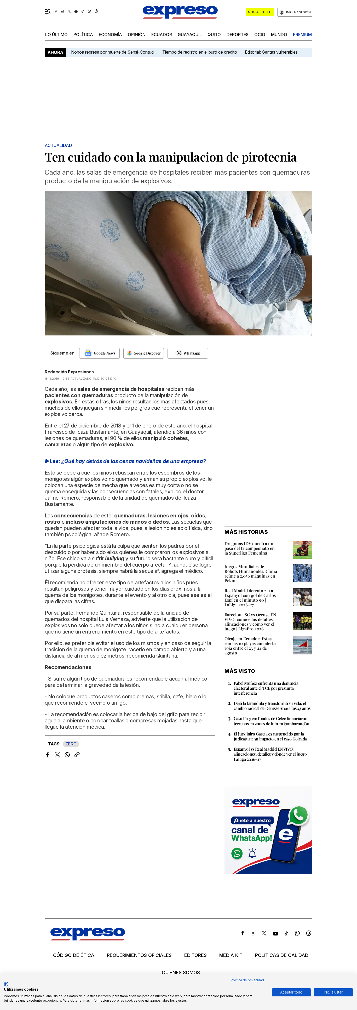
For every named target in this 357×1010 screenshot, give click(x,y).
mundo (279, 34)
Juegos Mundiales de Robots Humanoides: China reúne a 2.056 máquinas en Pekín (250, 573)
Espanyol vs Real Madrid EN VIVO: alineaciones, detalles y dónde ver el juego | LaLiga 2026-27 (271, 754)
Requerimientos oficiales (139, 955)
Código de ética (73, 955)
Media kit (231, 955)
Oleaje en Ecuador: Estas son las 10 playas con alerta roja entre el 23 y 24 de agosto (250, 645)
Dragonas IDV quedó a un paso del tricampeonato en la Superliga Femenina (249, 548)
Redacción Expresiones (69, 372)
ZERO (71, 743)
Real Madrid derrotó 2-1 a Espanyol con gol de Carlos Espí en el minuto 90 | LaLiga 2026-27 (250, 597)
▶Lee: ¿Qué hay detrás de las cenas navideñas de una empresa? (125, 461)
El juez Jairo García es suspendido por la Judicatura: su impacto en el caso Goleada (270, 736)
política (83, 34)
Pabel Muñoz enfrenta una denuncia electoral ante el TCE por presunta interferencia (266, 688)
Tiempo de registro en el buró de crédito (199, 52)
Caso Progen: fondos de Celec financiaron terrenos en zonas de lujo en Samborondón (271, 721)
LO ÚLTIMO (56, 34)
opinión (137, 34)
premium (302, 34)
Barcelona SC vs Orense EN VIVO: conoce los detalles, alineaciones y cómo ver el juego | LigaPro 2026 (250, 621)
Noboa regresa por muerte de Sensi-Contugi (112, 52)
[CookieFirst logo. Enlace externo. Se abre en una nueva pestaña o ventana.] (6, 984)
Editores (195, 955)
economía (110, 34)
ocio (259, 34)
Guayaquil (190, 34)
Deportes (238, 34)
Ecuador (161, 34)
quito (214, 34)
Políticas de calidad (281, 955)
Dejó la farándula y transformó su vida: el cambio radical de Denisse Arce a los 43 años (272, 705)
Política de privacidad (247, 980)
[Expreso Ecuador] (87, 938)
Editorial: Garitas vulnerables (271, 52)
